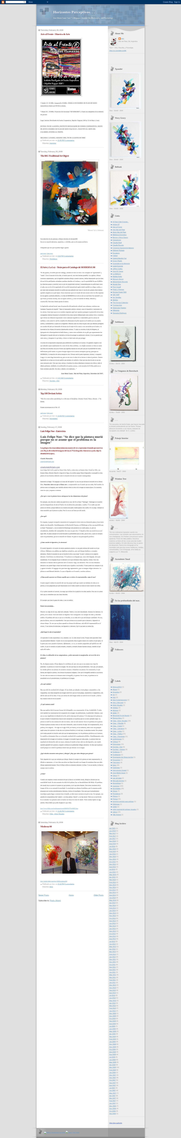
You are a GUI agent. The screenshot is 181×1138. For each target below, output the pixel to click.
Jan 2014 (112, 910)
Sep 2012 (112, 936)
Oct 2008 (112, 1049)
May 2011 (112, 975)
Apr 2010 (112, 1003)
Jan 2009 (112, 1041)
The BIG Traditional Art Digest (54, 155)
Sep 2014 (112, 892)
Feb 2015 (112, 882)
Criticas (115, 742)
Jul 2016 (112, 846)
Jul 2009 (112, 1026)
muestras (53, 143)
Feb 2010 (112, 1008)
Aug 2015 (112, 867)
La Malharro (117, 274)
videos (115, 812)
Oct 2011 (112, 964)
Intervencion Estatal (119, 770)
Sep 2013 (112, 921)
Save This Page (73, 1132)
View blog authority (115, 1123)
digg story (50, 253)
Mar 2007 (112, 1098)
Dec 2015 (112, 856)
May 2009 (112, 1031)
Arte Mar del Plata (119, 230)
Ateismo (115, 710)
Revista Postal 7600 (119, 292)
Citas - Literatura (118, 728)
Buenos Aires (117, 718)
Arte (114, 697)
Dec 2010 (112, 985)
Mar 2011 (112, 977)
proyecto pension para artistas (123, 801)
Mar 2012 (112, 951)
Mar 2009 (112, 1036)
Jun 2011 (112, 972)
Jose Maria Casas (119, 773)
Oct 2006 (112, 1111)
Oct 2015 (112, 862)
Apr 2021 (112, 828)
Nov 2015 (112, 859)
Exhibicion (116, 752)
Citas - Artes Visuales (57, 814)
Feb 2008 (112, 1070)
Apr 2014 (112, 903)
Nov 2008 (112, 1047)
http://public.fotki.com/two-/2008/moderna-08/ (53, 881)
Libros (115, 775)
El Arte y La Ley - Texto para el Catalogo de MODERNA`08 (67, 267)
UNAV (115, 807)
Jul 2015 (112, 869)
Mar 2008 (112, 1067)
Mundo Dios (117, 284)
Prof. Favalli (117, 287)
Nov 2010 (112, 988)
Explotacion (117, 755)
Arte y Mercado (118, 702)
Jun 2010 (112, 998)
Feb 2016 (112, 851)
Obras (115, 791)
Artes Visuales (118, 705)
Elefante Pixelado (118, 250)
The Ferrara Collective (120, 302)
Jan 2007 (112, 1103)
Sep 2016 (112, 841)
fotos (51, 887)
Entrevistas (116, 744)
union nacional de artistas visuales (124, 809)
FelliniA (115, 255)
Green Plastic (117, 261)
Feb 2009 (112, 1039)
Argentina (116, 692)
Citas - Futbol (117, 726)
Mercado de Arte (118, 781)
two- (122, 38)
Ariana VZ (116, 224)
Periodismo (53, 259)
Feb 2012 (112, 954)
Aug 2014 (112, 895)
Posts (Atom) (55, 901)
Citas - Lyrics (117, 731)
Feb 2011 (112, 980)
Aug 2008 (112, 1054)
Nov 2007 (112, 1077)
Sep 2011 (112, 967)
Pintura (115, 796)
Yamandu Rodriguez (120, 313)
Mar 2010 (112, 1006)
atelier (115, 713)
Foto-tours (116, 762)
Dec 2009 (112, 1013)
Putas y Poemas (118, 289)
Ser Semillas (117, 297)
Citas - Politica (117, 734)
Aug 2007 (112, 1085)
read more (43, 253)
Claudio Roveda (118, 245)
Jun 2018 (112, 831)
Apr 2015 (112, 877)
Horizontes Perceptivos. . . (74, 12)
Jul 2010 (112, 995)
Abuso (115, 689)
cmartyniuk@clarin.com (47, 461)
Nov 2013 (112, 915)
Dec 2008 (112, 1044)
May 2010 (112, 1000)
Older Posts (99, 895)
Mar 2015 (112, 880)
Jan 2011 (112, 982)
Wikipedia (116, 310)
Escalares (116, 253)
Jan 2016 (112, 854)
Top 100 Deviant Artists (51, 393)
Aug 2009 (112, 1024)
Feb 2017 (112, 836)
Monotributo (117, 783)
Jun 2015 (112, 872)
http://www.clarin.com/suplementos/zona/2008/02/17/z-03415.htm (59, 808)
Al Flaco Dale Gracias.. (121, 222)
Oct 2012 (112, 934)
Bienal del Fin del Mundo (121, 715)
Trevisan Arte (117, 305)
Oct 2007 (112, 1080)
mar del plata (117, 778)
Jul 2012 (112, 941)
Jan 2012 (112, 957)
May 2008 (112, 1062)
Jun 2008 (112, 1060)
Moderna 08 (46, 826)
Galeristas (116, 767)
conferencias (117, 739)
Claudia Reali (117, 243)
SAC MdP (116, 295)
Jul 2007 (112, 1088)
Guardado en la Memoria (121, 263)
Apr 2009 (112, 1034)
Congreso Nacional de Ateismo (123, 248)
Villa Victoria (117, 814)
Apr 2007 (112, 1096)
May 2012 (112, 946)
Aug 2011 (112, 970)
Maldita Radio (117, 276)
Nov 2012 (112, 931)
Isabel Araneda (118, 266)
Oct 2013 (112, 918)
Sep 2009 (112, 1021)
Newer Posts (43, 895)
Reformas (116, 804)
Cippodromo (117, 240)
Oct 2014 (112, 890)
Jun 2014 (112, 898)
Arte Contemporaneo (120, 700)
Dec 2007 (112, 1075)
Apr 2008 (112, 1065)
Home (71, 895)
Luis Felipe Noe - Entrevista (53, 431)
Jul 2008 (112, 1057)
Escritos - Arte (54, 381)
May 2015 (112, 874)
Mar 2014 (112, 905)
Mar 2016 (112, 849)
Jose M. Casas (118, 271)
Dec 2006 (112, 1106)
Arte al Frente (117, 227)
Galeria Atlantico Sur (120, 258)
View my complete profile (117, 50)
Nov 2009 (112, 1016)
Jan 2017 (112, 838)
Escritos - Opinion (119, 749)
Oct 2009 (112, 1018)
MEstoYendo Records (120, 282)
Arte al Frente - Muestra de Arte (55, 34)
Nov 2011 (112, 962)
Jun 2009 (112, 1029)
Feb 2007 (112, 1101)
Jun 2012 (112, 944)
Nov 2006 (112, 1108)
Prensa (115, 799)
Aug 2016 (112, 844)
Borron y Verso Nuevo (120, 237)
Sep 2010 (112, 990)
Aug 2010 (112, 993)
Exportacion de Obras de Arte (123, 757)
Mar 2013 (112, 926)
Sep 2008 (112, 1052)
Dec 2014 (112, 885)
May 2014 (112, 900)
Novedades (54, 418)
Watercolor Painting (119, 308)
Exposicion (116, 760)
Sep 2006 (112, 1113)
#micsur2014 (117, 687)
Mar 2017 (112, 833)
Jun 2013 (112, 923)
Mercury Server (118, 279)
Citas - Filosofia (118, 723)
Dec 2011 (112, 959)
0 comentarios (69, 140)
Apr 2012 (112, 949)
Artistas (115, 708)
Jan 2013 (112, 928)
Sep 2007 (112, 1083)
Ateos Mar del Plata (119, 232)
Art (114, 695)
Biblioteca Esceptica (119, 235)
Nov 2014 (112, 887)
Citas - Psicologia (119, 736)
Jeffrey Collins (117, 269)
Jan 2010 (112, 1011)
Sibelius (115, 300)
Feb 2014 (112, 908)
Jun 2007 (112, 1090)
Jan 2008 (112, 1072)
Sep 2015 (112, 864)
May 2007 (112, 1093)
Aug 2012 (112, 939)
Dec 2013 (112, 913)
